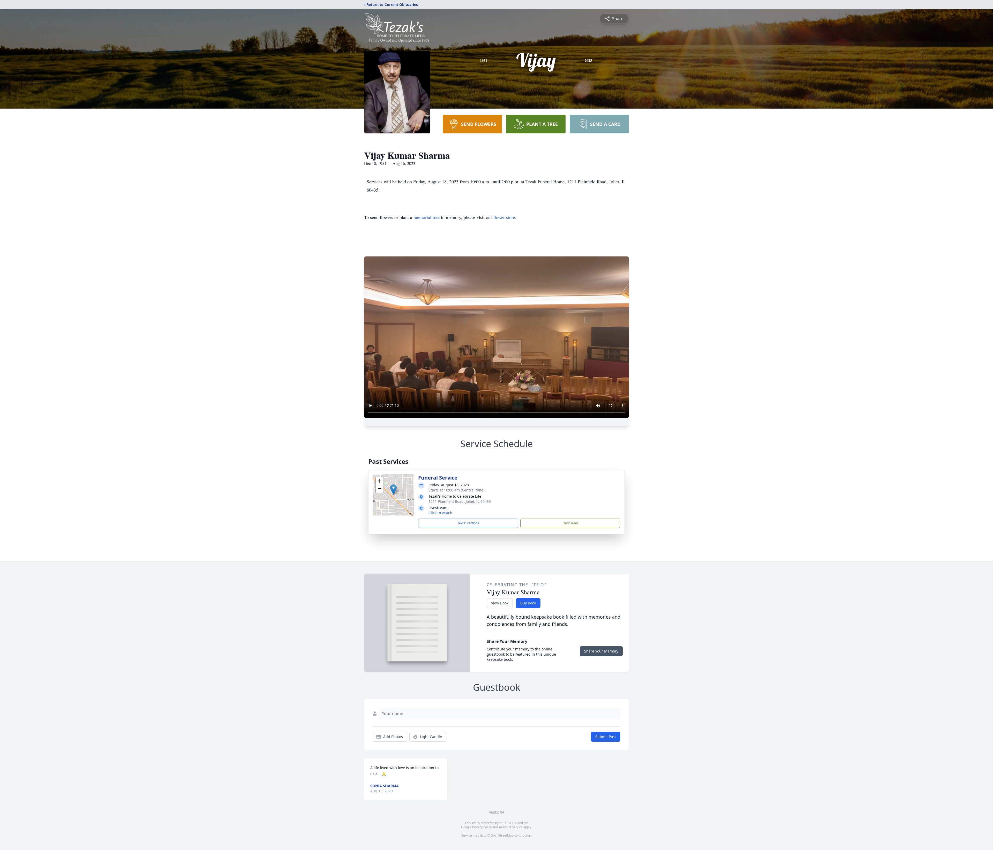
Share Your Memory (601, 651)
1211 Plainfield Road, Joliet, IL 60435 (459, 501)
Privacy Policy (482, 827)
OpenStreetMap (502, 835)
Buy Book (528, 603)
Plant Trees (570, 523)
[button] (393, 489)
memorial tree (426, 217)
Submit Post (605, 736)
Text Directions (468, 523)
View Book (499, 603)
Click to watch (440, 512)
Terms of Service (511, 827)
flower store (504, 217)
